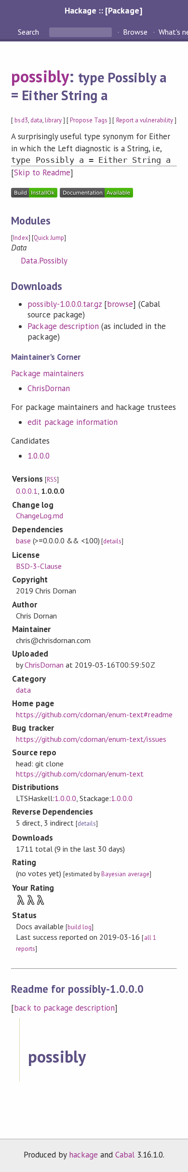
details (112, 541)
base (23, 540)
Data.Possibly (44, 260)
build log (79, 927)
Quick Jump (49, 238)
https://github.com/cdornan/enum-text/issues (91, 739)
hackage (83, 1154)
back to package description (64, 1007)
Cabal (124, 1154)
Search (29, 32)
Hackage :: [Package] (103, 10)
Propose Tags (88, 120)
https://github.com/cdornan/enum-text (80, 773)
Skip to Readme (42, 172)
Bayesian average (125, 874)
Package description (62, 326)
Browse (135, 32)
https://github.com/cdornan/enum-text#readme (94, 714)
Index (20, 238)
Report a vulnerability (145, 120)
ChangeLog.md (39, 515)
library (53, 120)
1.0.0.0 (38, 455)
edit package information (72, 422)
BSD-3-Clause (39, 566)
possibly (39, 76)
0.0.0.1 (27, 491)
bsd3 (20, 120)
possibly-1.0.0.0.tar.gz (64, 304)
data (36, 120)
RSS (52, 479)
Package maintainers (47, 373)
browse (120, 304)
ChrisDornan (48, 388)
